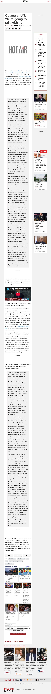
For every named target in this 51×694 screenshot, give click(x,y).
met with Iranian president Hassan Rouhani (19, 73)
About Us (8, 683)
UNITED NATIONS (9, 563)
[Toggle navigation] (1, 1)
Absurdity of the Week (40, 122)
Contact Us (41, 683)
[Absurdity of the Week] (40, 116)
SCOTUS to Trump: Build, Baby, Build (39, 184)
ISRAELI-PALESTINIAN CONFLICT (16, 561)
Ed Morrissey (9, 25)
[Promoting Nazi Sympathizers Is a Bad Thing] (40, 97)
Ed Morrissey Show (14, 683)
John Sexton (37, 108)
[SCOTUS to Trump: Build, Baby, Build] (40, 177)
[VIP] (48, 1)
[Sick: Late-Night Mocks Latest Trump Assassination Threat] (40, 216)
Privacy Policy (36, 683)
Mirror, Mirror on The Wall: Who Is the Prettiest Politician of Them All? (42, 665)
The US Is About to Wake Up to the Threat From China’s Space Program (42, 85)
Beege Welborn (38, 188)
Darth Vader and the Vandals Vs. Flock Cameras (41, 72)
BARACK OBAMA (12, 558)
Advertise (24, 683)
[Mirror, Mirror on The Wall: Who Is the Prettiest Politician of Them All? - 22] (42, 654)
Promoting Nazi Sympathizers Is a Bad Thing (40, 104)
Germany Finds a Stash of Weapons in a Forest (40, 246)
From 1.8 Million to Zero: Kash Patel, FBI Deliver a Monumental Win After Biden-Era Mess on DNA (31, 667)
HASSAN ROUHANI (21, 558)
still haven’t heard (14, 71)
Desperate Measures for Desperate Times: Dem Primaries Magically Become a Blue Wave (42, 54)
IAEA (28, 558)
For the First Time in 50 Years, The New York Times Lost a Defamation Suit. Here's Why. (9, 666)
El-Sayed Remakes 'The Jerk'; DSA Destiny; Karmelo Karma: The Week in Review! (40, 163)
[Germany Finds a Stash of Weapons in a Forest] (40, 239)
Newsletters (20, 683)
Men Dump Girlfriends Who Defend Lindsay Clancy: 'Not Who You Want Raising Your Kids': (20, 667)
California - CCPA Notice (25, 684)
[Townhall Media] (8, 689)
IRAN (7, 561)
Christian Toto (38, 230)
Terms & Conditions (30, 683)
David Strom (37, 125)
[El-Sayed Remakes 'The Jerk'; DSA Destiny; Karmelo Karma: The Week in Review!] (40, 154)
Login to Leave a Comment (18, 634)
